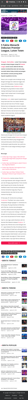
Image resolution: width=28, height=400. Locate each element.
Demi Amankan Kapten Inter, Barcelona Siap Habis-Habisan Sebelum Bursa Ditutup (11, 358)
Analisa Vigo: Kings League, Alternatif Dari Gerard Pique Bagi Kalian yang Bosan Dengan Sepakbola (14, 158)
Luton (8, 99)
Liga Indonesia (15, 5)
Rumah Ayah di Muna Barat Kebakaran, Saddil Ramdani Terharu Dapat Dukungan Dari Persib (11, 314)
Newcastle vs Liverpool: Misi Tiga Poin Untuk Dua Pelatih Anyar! (10, 293)
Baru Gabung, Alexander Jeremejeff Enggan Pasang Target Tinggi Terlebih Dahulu (11, 307)
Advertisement (7, 398)
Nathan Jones (19, 137)
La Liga (8, 5)
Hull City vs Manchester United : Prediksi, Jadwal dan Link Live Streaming (11, 371)
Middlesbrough (18, 86)
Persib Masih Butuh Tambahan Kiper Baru (9, 265)
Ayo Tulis (21, 398)
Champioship (6, 178)
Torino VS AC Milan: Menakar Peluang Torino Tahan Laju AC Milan (11, 271)
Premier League (13, 253)
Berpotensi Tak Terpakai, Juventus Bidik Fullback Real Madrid (10, 364)
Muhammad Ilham (5, 282)
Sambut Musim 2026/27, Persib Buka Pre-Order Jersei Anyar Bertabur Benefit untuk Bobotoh (11, 350)
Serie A (21, 5)
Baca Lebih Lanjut (13, 243)
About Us (7, 395)
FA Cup (8, 251)
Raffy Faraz (4, 268)
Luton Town (4, 253)
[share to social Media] (3, 41)
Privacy (21, 395)
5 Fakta (10, 15)
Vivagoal (3, 62)
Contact (15, 398)
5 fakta (3, 251)
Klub (15, 15)
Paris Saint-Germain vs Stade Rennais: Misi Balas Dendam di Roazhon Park (10, 328)
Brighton (20, 222)
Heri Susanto (4, 54)
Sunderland (4, 200)
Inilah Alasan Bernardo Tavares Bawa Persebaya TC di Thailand (10, 378)
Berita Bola (9, 37)
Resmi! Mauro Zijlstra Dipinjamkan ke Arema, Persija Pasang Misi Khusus (10, 279)
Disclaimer (14, 395)
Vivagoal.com (4, 15)
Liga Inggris (3, 5)
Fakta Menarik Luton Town (18, 251)
